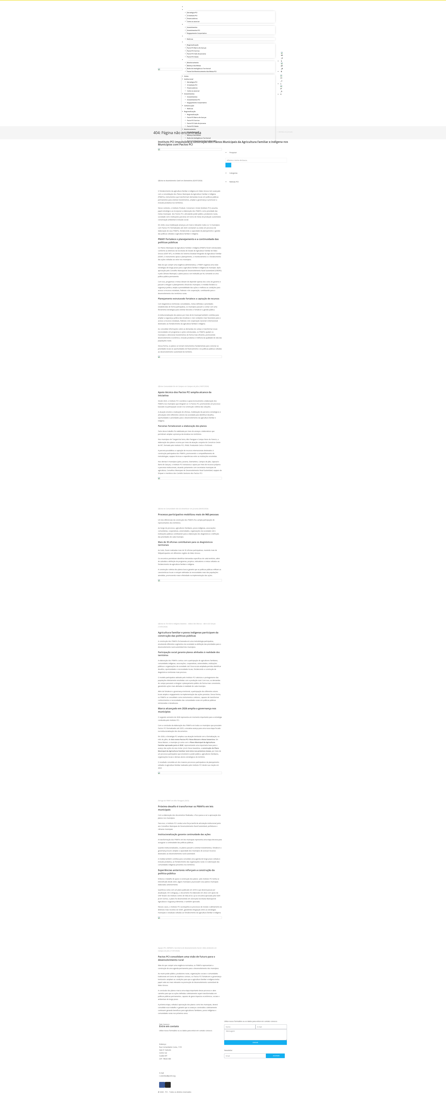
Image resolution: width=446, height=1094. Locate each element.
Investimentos (191, 24)
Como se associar (193, 21)
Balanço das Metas (194, 66)
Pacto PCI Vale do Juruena (196, 54)
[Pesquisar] (228, 165)
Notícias (190, 39)
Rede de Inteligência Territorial (199, 68)
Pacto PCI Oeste (192, 57)
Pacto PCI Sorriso (193, 51)
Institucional (191, 9)
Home (188, 7)
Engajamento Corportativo (197, 33)
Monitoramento (192, 60)
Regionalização (192, 42)
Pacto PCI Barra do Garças (196, 48)
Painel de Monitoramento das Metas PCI (201, 71)
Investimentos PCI (193, 30)
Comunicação (191, 36)
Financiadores (192, 18)
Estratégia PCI (192, 12)
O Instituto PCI (192, 16)
